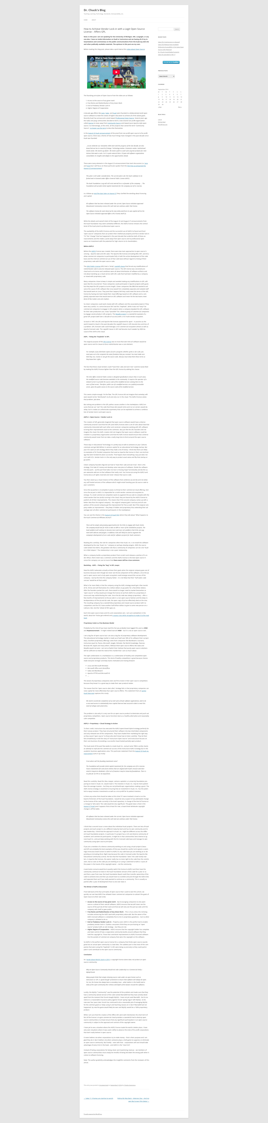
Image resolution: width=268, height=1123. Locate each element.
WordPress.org (162, 124)
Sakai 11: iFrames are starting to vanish (98, 1098)
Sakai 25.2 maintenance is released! (169, 42)
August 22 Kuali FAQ (112, 515)
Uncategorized (103, 1085)
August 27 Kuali (89, 806)
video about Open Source (136, 49)
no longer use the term (98, 128)
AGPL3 (93, 251)
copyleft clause (119, 266)
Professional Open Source (125, 118)
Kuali (115, 113)
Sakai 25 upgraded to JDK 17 (166, 55)
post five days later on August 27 (105, 193)
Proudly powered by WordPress (93, 1114)
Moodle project (121, 314)
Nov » (180, 107)
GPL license (107, 342)
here (146, 163)
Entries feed (161, 122)
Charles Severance (129, 1085)
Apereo (90, 123)
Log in (160, 119)
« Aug (159, 107)
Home (86, 20)
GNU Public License (93, 266)
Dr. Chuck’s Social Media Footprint (168, 52)
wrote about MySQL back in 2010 (98, 960)
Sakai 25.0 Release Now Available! (168, 45)
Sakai (107, 113)
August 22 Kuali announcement (99, 133)
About (94, 20)
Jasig (103, 113)
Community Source (114, 123)
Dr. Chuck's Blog (95, 10)
